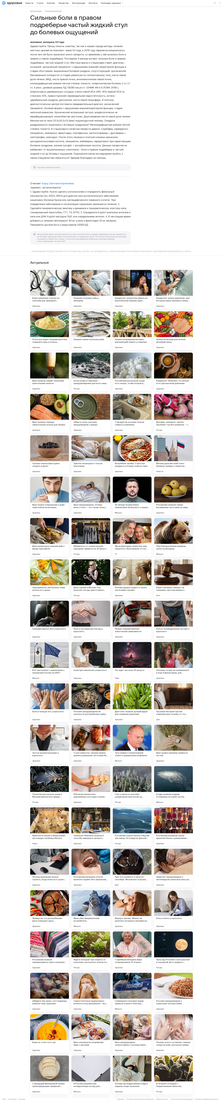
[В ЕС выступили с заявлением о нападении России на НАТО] (49, 661)
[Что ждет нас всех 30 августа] (132, 661)
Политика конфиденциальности (206, 1099)
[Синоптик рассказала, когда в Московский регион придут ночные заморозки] (49, 785)
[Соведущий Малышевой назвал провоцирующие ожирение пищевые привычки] (49, 1075)
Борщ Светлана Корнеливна (58, 183)
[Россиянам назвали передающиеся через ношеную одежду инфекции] (49, 950)
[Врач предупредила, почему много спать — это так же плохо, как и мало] (90, 496)
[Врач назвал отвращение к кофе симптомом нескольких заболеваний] (49, 496)
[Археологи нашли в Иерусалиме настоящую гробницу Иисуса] (49, 826)
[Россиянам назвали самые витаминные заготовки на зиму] (173, 496)
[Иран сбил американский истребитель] (90, 909)
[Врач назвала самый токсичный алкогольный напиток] (49, 372)
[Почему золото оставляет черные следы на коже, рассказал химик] (173, 1033)
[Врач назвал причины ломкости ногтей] (173, 744)
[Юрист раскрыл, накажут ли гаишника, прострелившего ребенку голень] (173, 578)
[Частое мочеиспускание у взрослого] (49, 744)
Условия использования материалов (140, 1099)
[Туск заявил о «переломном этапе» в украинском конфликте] (132, 744)
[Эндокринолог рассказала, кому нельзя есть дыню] (49, 578)
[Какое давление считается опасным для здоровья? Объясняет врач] (49, 289)
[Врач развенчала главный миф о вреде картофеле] (49, 537)
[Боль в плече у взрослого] (173, 909)
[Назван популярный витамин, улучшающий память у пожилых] (132, 330)
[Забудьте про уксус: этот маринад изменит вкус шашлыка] (49, 992)
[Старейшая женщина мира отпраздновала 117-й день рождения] (132, 950)
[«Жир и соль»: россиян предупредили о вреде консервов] (90, 413)
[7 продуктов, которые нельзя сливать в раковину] (132, 413)
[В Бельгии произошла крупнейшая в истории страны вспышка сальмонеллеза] (90, 785)
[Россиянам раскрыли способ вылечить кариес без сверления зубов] (90, 868)
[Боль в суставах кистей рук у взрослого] (90, 620)
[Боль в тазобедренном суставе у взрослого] (173, 620)
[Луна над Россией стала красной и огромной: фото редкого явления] (173, 950)
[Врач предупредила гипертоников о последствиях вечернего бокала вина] (132, 1033)
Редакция (120, 1099)
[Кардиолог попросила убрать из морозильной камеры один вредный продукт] (132, 289)
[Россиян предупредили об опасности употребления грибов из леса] (90, 702)
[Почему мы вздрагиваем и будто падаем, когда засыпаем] (132, 1075)
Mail (4, 1099)
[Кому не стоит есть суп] (49, 1033)
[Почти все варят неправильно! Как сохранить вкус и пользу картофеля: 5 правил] (49, 330)
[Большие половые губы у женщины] (90, 289)
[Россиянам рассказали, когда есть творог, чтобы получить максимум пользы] (132, 372)
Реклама (22, 1099)
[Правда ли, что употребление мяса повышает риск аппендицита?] (49, 909)
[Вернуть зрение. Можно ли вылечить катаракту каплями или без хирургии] (132, 909)
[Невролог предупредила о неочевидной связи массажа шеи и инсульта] (173, 868)
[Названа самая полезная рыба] (90, 330)
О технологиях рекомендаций (181, 1099)
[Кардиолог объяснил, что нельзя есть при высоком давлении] (173, 372)
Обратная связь (162, 1099)
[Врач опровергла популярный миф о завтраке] (90, 1033)
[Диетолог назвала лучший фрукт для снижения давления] (132, 702)
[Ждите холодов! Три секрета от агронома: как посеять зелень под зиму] (90, 950)
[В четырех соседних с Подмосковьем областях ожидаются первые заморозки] (173, 1075)
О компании (12, 1099)
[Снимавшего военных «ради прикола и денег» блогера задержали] (132, 992)
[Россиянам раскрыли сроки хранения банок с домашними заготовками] (173, 826)
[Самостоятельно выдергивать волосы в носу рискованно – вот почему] (90, 992)
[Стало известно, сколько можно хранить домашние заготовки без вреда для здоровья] (90, 744)
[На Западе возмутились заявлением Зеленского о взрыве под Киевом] (132, 496)
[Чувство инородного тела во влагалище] (90, 454)
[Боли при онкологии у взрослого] (90, 661)
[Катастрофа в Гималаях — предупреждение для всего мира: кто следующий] (90, 372)
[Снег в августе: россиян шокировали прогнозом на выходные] (132, 785)
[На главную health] (14, 3)
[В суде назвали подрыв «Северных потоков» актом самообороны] (173, 785)
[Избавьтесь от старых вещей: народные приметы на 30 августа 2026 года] (90, 537)
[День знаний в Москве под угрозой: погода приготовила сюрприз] (90, 578)
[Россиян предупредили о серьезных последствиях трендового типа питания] (173, 992)
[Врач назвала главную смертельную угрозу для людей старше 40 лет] (49, 413)
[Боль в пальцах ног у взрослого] (49, 702)
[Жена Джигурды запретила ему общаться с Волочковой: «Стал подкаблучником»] (132, 537)
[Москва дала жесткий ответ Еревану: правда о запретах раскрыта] (173, 454)
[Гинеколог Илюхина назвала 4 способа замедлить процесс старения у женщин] (90, 826)
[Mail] (4, 3)
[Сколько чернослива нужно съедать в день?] (49, 454)
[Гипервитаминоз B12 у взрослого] (49, 620)
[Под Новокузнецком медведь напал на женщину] (173, 537)
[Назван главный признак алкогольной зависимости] (132, 620)
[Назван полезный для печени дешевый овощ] (173, 330)
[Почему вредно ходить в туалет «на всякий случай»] (132, 578)
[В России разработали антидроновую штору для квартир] (90, 1075)
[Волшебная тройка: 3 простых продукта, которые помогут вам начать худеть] (132, 454)
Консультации (36, 11)
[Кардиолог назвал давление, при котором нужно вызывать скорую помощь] (173, 289)
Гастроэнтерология (53, 11)
